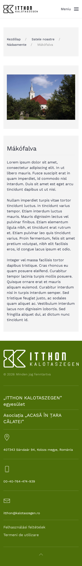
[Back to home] (20, 9)
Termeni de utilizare (21, 535)
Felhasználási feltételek (24, 527)
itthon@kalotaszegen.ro (21, 513)
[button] (70, 9)
